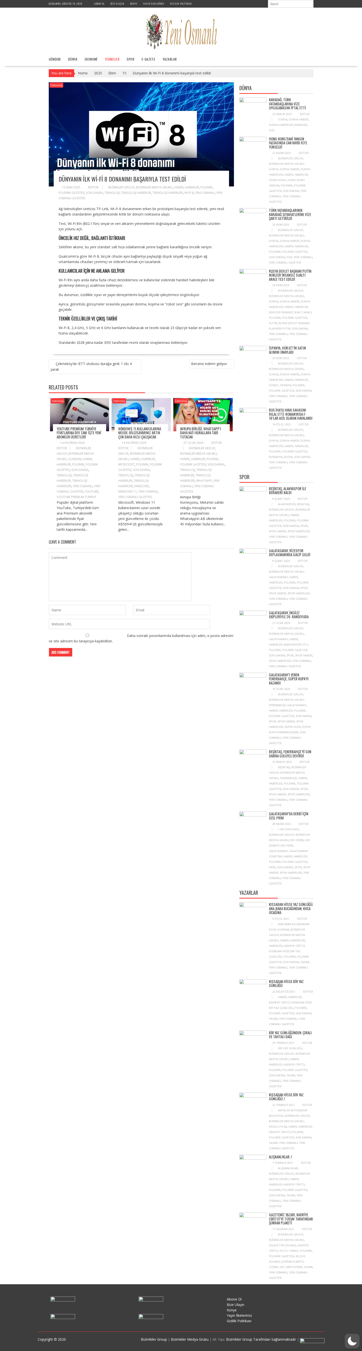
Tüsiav (273, 1267)
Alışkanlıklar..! (280, 1156)
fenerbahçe (277, 705)
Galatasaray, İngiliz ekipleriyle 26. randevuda (289, 614)
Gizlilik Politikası (181, 3)
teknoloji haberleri (167, 193)
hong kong (277, 180)
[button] (352, 1341)
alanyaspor (287, 504)
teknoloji (112, 193)
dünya (282, 119)
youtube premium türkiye (76, 497)
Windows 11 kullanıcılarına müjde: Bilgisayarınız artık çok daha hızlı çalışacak (139, 432)
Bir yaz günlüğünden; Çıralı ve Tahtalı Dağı (290, 1034)
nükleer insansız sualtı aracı (290, 312)
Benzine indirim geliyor (209, 363)
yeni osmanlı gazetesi (135, 497)
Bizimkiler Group (154, 1339)
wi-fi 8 (189, 193)
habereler (297, 940)
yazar (304, 962)
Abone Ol (99, 3)
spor (304, 526)
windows (141, 486)
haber (178, 187)
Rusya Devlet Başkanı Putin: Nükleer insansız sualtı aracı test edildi (290, 275)
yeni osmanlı (205, 193)
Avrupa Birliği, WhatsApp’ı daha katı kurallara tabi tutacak (200, 432)
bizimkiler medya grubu (154, 187)
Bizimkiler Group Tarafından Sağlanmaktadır (261, 1339)
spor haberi (277, 531)
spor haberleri (299, 531)
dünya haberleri (281, 125)
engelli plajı (278, 1126)
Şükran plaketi (292, 1261)
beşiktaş (303, 504)
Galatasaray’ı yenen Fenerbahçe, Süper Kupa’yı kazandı (289, 678)
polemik (206, 187)
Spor (130, 59)
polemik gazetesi (71, 193)
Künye (133, 3)
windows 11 (127, 491)
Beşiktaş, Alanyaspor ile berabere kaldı (287, 490)
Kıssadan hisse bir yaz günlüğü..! (286, 1096)
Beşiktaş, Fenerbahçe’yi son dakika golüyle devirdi (290, 753)
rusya (288, 457)
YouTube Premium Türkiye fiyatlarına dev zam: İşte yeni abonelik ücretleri (79, 432)
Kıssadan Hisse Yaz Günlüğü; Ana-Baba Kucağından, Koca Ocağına (291, 908)
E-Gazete (148, 59)
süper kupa (292, 727)
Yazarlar (170, 59)
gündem (74, 459)
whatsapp (204, 481)
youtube (92, 491)
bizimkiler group (121, 187)
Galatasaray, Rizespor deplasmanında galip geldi (289, 552)
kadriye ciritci (294, 946)
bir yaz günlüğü (290, 1048)
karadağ (301, 125)
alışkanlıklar (288, 1168)
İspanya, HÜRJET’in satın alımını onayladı (287, 350)
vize (272, 130)
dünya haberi (298, 119)
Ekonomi (91, 59)
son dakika (94, 193)
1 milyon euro (288, 829)
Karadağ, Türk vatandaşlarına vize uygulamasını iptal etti (287, 103)
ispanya (285, 385)
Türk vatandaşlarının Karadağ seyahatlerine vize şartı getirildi (290, 214)
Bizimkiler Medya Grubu (190, 1339)
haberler (192, 187)
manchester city (296, 644)
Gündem (55, 59)
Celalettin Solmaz (282, 1245)
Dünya (72, 59)
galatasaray (278, 577)
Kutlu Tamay (289, 1250)
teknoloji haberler (136, 193)
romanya (275, 457)
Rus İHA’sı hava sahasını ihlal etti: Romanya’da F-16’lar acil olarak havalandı (291, 414)
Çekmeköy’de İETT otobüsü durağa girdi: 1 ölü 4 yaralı (91, 366)
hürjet (274, 385)
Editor (93, 187)
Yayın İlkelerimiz (154, 3)
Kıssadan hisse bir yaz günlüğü (286, 983)
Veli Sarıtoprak (291, 1267)
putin (273, 323)
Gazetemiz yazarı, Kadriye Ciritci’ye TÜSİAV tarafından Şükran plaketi (291, 1218)
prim (272, 867)
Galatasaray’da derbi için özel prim (288, 815)
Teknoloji (112, 59)
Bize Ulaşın (117, 3)
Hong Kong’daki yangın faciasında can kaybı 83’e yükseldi (288, 143)
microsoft (126, 464)
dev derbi (297, 840)
